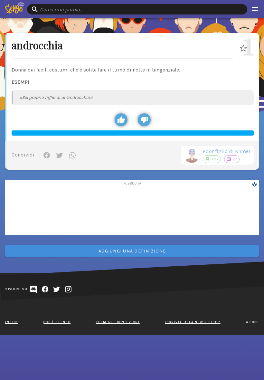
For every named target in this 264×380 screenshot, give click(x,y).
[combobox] (137, 9)
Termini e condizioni (118, 322)
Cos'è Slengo (57, 322)
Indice (11, 322)
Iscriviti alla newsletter (193, 322)
